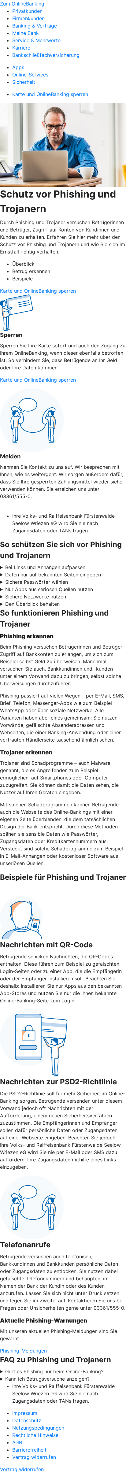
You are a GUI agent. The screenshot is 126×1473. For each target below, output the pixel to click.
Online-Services (30, 75)
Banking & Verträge (34, 26)
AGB (17, 1442)
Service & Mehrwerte (36, 40)
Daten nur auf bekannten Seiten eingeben (53, 575)
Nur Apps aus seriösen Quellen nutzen (49, 589)
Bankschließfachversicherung (46, 55)
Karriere (21, 48)
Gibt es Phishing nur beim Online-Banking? (54, 1371)
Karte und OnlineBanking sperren (50, 94)
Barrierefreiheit (29, 1450)
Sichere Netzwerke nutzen (35, 597)
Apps (18, 67)
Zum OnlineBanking (22, 4)
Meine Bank (25, 33)
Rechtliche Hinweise (35, 1435)
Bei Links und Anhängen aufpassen (45, 567)
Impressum (24, 1413)
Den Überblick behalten (32, 604)
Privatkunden (27, 11)
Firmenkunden (28, 18)
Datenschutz (26, 1420)
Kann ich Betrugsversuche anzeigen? (47, 1379)
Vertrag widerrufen (34, 1457)
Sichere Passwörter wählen (36, 582)
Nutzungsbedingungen (38, 1428)
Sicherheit (23, 82)
